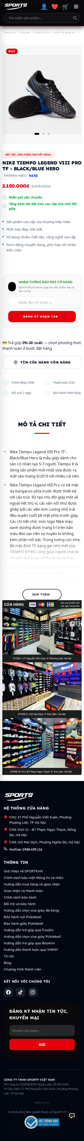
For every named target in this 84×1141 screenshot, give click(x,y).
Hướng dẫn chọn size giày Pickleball (32, 936)
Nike (33, 176)
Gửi (42, 1044)
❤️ (54, 6)
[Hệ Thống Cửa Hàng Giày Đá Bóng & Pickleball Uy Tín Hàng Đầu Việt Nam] (16, 6)
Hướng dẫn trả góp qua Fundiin (28, 930)
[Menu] (76, 6)
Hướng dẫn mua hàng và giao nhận (32, 884)
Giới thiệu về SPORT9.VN (23, 871)
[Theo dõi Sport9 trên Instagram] (32, 992)
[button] (37, 134)
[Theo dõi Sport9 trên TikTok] (20, 992)
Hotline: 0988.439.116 (25, 849)
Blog (7, 963)
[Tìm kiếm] (75, 18)
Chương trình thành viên (22, 969)
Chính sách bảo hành (20, 897)
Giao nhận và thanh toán (23, 891)
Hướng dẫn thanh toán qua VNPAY (31, 950)
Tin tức (9, 956)
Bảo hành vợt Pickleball (22, 917)
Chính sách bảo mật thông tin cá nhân (33, 878)
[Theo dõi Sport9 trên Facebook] (8, 992)
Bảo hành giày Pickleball (23, 923)
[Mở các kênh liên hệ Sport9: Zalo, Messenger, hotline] (71, 1115)
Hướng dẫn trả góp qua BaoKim (29, 943)
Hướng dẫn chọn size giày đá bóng (31, 910)
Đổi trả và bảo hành (19, 904)
